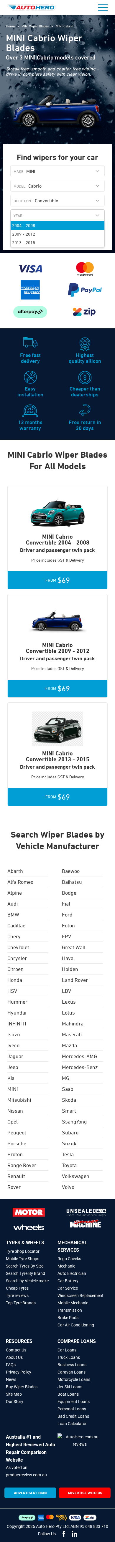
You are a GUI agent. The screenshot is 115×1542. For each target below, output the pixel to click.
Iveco (13, 1045)
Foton (68, 925)
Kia (10, 1078)
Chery (14, 936)
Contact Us (16, 1350)
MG (65, 1078)
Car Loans (67, 1350)
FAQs (11, 1364)
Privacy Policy (18, 1372)
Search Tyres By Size (24, 1266)
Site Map (14, 1394)
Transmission (70, 1310)
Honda (14, 980)
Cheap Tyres (17, 1288)
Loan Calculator (72, 1423)
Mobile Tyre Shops (22, 1258)
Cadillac (16, 925)
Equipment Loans (74, 1401)
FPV (66, 936)
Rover (14, 1187)
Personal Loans (72, 1409)
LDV (66, 991)
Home (11, 26)
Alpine (14, 893)
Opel (12, 1121)
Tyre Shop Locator (23, 1251)
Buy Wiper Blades (21, 1386)
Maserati (72, 1034)
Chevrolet (18, 947)
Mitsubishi (19, 1100)
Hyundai (16, 1012)
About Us (14, 1357)
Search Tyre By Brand (25, 1273)
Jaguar (15, 1056)
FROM (57, 580)
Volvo (68, 1187)
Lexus (69, 1002)
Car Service (68, 1288)
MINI (12, 1089)
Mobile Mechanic (73, 1303)
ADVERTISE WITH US (85, 1492)
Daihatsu (72, 882)
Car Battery (68, 1280)
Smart (69, 1111)
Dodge (69, 893)
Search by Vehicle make (27, 1280)
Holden (70, 969)
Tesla (68, 1154)
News (11, 1379)
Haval (68, 958)
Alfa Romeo (20, 882)
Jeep (12, 1067)
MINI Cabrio (64, 26)
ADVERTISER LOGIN (30, 1492)
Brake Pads (68, 1317)
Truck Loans (69, 1357)
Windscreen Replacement (81, 1295)
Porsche (16, 1143)
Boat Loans (68, 1394)
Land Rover (75, 980)
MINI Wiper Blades (36, 26)
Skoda (69, 1100)
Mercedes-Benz (80, 1067)
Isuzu (13, 1034)
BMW (13, 914)
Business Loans (72, 1364)
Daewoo (71, 871)
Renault (16, 1176)
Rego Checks (69, 1258)
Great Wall (74, 947)
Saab (67, 1089)
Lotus (68, 1012)
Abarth (15, 871)
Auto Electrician (72, 1273)
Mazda (69, 1045)
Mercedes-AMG (79, 1056)
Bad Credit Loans (73, 1416)
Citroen (15, 969)
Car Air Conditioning (76, 1325)
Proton (15, 1154)
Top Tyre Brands (21, 1303)
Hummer (17, 1002)
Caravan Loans (72, 1372)
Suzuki (70, 1143)
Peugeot (16, 1132)
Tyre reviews (17, 1295)
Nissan (15, 1111)
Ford (67, 914)
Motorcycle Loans (74, 1379)
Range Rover (21, 1165)
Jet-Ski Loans (70, 1386)
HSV (12, 991)
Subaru (70, 1132)
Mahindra (72, 1023)
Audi (12, 903)
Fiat (66, 903)
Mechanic (66, 1266)
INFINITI (16, 1023)
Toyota (69, 1165)
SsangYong (74, 1121)
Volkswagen (75, 1176)
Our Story (14, 1401)
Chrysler (17, 958)
